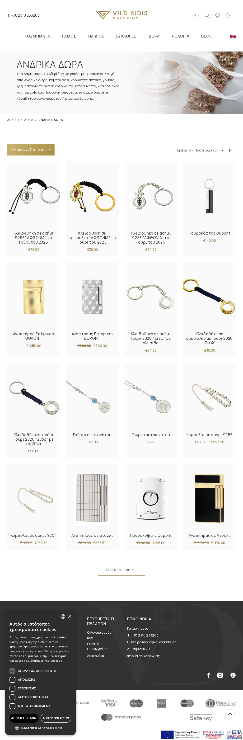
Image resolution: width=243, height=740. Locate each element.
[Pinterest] (233, 675)
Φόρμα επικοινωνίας (143, 656)
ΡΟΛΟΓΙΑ (180, 36)
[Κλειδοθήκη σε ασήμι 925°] (33, 196)
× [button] (69, 616)
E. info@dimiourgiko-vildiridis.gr (151, 642)
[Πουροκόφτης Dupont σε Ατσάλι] (150, 498)
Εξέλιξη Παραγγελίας (97, 646)
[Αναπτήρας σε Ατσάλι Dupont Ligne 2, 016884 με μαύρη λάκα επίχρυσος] (209, 498)
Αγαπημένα (95, 655)
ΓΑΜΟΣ (69, 36)
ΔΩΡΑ (153, 36)
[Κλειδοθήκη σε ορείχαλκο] (92, 196)
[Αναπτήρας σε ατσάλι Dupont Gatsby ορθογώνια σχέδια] (92, 498)
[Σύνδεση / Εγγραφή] (207, 15)
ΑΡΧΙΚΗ (13, 120)
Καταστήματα (137, 628)
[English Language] (233, 36)
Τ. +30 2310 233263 (142, 635)
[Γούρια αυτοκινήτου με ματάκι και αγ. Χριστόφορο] (92, 397)
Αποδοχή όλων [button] (24, 718)
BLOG (206, 36)
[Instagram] (220, 675)
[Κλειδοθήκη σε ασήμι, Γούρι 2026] (150, 296)
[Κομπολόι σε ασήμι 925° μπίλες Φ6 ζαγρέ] (33, 498)
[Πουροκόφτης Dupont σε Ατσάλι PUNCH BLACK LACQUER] (209, 196)
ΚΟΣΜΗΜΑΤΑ (37, 36)
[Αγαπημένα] (217, 15)
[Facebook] (208, 675)
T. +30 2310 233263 (23, 15)
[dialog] (40, 673)
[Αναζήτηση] (197, 15)
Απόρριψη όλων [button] (56, 718)
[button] (40, 728)
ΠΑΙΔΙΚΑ (96, 36)
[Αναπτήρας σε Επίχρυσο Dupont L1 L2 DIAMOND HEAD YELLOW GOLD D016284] (33, 296)
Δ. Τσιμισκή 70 (138, 649)
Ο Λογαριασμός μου (99, 635)
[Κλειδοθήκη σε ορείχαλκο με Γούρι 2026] (209, 296)
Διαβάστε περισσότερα (46, 661)
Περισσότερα (117, 569)
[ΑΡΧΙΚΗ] (121, 15)
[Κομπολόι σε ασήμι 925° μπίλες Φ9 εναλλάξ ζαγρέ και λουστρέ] (209, 397)
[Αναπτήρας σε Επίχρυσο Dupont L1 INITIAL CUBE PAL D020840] (92, 296)
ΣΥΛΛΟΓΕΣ (126, 36)
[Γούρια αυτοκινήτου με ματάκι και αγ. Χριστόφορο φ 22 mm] (150, 397)
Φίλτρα (31, 149)
